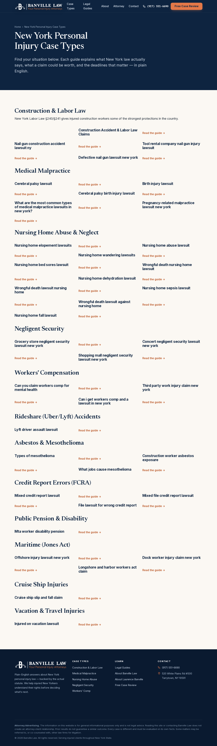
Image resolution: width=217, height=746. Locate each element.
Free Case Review (187, 6)
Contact (134, 6)
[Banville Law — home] (39, 6)
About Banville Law (126, 673)
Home (18, 26)
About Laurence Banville (129, 679)
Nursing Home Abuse (84, 679)
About (105, 6)
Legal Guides (87, 6)
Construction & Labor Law (87, 667)
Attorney (118, 6)
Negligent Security (83, 685)
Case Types (70, 6)
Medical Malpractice (84, 673)
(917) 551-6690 (157, 6)
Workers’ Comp (81, 690)
